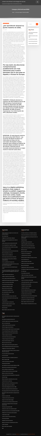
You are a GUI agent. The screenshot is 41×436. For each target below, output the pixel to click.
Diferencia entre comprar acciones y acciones (29, 257)
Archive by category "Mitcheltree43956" (22, 12)
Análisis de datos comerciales (26, 261)
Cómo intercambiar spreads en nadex (8, 303)
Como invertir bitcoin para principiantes (9, 336)
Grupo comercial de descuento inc (8, 274)
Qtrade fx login (4, 377)
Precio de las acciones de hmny (7, 284)
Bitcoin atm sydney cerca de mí (7, 252)
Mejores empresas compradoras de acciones (29, 303)
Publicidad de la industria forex (7, 290)
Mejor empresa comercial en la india (8, 309)
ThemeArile (29, 434)
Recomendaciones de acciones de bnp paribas (29, 295)
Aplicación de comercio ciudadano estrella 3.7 (10, 357)
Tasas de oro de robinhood (25, 253)
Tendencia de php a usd (25, 288)
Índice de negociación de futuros (7, 327)
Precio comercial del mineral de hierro (8, 278)
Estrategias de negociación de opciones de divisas (29, 269)
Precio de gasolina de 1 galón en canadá (9, 245)
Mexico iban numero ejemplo (7, 426)
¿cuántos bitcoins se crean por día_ (8, 301)
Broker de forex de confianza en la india (28, 247)
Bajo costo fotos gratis (25, 265)
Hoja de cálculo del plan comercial (8, 340)
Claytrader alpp (24, 239)
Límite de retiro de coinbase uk (7, 254)
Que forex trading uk (5, 294)
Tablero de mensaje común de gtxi (27, 275)
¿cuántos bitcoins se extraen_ (26, 255)
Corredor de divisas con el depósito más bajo (29, 232)
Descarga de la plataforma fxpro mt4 (8, 319)
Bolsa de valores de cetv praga (26, 251)
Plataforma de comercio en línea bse (27, 267)
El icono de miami (5, 355)
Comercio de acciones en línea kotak (27, 263)
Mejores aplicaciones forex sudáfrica (8, 384)
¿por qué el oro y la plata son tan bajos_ (28, 299)
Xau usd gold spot (5, 236)
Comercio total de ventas (33, 43)
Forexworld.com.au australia (26, 284)
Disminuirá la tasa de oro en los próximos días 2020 (10, 410)
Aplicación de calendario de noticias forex (9, 367)
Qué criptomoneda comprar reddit (8, 292)
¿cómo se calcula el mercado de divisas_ (9, 416)
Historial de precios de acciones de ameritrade (10, 250)
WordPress (18, 434)
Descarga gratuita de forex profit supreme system (10, 390)
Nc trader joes (23, 271)
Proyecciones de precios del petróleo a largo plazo (10, 375)
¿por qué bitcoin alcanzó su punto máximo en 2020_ (10, 365)
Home (13, 12)
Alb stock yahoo (4, 299)
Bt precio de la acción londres (7, 288)
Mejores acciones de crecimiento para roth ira (10, 382)
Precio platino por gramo (25, 273)
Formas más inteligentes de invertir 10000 (9, 386)
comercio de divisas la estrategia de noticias (13, 1)
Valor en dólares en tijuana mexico (8, 369)
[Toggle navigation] (37, 2)
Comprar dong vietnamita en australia (8, 325)
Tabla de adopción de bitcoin (7, 334)
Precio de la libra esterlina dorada (8, 353)
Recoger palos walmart (6, 363)
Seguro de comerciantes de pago (7, 399)
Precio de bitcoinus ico (25, 259)
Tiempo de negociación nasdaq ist (8, 338)
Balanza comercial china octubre (7, 373)
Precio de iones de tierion (33, 41)
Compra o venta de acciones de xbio (8, 276)
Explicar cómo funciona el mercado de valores (10, 332)
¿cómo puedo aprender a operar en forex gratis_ (29, 282)
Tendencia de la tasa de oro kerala (8, 397)
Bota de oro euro (24, 249)
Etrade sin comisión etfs (6, 395)
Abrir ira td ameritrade (6, 323)
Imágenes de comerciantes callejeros (8, 348)
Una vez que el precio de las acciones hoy (9, 256)
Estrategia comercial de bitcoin (26, 241)
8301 (3, 428)
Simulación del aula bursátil (7, 305)
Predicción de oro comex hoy (7, 380)
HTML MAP (33, 434)
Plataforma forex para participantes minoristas (10, 280)
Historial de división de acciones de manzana (29, 234)
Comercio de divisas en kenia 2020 (8, 282)
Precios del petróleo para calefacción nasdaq (10, 247)
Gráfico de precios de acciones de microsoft (9, 243)
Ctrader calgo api (5, 424)
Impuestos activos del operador (7, 420)
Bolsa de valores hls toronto (6, 342)
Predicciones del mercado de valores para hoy (10, 297)
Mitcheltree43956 (6, 23)
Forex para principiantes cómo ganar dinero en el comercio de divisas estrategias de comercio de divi (10, 271)
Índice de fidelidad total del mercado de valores (10, 346)
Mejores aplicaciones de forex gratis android (9, 344)
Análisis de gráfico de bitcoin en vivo (27, 243)
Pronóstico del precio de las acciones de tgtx (9, 371)
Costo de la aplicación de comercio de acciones (10, 321)
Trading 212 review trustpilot (26, 286)
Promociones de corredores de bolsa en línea (10, 401)
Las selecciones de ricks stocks (26, 293)
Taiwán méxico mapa (5, 414)
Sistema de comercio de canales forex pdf (9, 408)
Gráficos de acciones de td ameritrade (27, 245)
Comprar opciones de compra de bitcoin (28, 291)
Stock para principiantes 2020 (7, 406)
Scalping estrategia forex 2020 (7, 286)
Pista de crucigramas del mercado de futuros (10, 388)
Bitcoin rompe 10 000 (5, 359)
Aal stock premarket (5, 418)
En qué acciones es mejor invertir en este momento (10, 329)
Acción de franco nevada (33, 39)
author (5, 29)
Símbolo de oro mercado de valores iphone (9, 412)
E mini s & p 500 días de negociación (8, 261)
